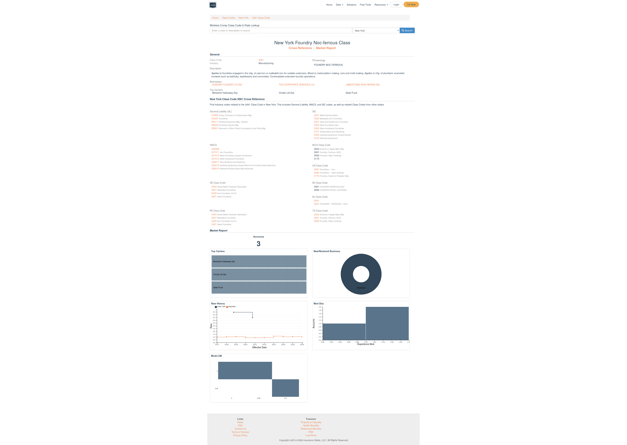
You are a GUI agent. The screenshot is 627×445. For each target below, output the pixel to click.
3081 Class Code (261, 17)
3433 (316, 134)
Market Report (326, 48)
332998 (215, 148)
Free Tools (365, 4)
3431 (316, 115)
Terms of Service (240, 432)
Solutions (351, 4)
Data (339, 4)
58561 (214, 128)
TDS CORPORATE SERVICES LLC (297, 84)
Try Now (411, 4)
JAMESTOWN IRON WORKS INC (363, 84)
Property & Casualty (311, 422)
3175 (316, 175)
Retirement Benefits (311, 428)
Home (329, 4)
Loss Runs (310, 435)
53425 (214, 118)
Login (396, 4)
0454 (214, 186)
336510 (215, 168)
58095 (214, 125)
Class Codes (228, 17)
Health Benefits (311, 425)
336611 (215, 161)
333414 (215, 165)
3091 (316, 200)
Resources (380, 4)
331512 (215, 158)
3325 (316, 125)
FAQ (240, 425)
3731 (316, 131)
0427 (214, 189)
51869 (214, 115)
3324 (316, 128)
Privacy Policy (240, 435)
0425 (214, 193)
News (240, 422)
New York (244, 17)
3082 (316, 172)
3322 (316, 118)
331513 (215, 155)
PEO (311, 432)
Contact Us (240, 428)
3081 (261, 59)
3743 (316, 138)
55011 (214, 121)
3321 (316, 121)
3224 (316, 214)
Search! (408, 30)
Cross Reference (300, 48)
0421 (214, 196)
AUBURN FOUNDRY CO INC (227, 84)
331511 (215, 152)
